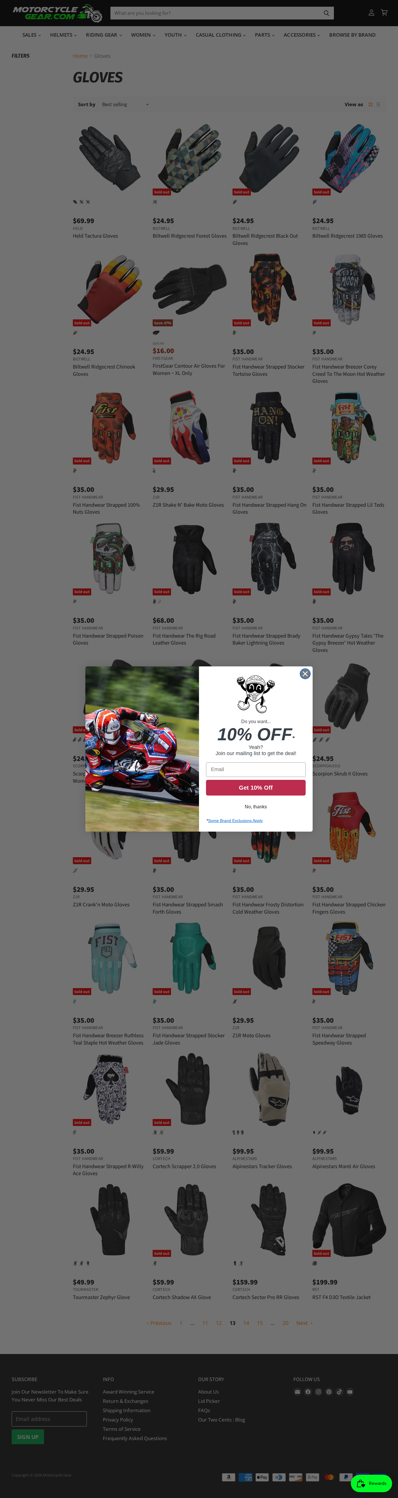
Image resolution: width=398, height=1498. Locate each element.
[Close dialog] (305, 674)
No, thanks (256, 806)
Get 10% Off (256, 787)
